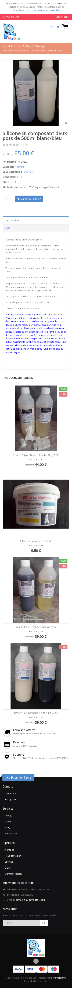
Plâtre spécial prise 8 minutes (36, 541)
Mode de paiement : (15, 187)
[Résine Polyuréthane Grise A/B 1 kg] (36, 590)
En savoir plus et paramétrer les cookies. (40, 10)
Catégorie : (9, 166)
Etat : (6, 182)
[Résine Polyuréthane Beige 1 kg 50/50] (36, 676)
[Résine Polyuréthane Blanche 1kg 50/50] (36, 418)
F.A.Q (7, 827)
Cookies (9, 861)
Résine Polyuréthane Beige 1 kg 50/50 (36, 713)
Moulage (28, 171)
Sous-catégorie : (12, 171)
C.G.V (7, 867)
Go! (44, 923)
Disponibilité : (11, 177)
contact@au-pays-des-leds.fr (30, 899)
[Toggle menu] (51, 27)
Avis (7, 228)
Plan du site (11, 833)
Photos (8, 815)
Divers (20, 166)
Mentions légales (13, 873)
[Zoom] (66, 123)
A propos (9, 849)
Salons (8, 821)
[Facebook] (36, 961)
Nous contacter (13, 855)
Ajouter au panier (30, 198)
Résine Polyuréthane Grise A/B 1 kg (36, 627)
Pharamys (60, 977)
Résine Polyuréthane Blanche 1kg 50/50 (36, 455)
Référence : (9, 161)
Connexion (10, 793)
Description (12, 220)
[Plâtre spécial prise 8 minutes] (36, 504)
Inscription (10, 799)
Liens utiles (62, 16)
